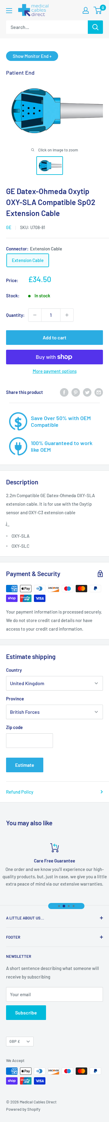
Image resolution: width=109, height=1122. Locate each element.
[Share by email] (98, 392)
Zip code (14, 727)
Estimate (24, 765)
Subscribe (26, 1012)
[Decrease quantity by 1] (34, 315)
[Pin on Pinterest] (75, 392)
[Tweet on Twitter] (87, 392)
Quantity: (15, 315)
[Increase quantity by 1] (67, 315)
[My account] (86, 10)
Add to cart (54, 337)
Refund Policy (19, 792)
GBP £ (14, 1041)
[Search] (95, 27)
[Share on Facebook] (64, 392)
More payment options (55, 371)
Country (14, 670)
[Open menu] (9, 10)
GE (8, 227)
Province (15, 698)
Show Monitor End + (32, 56)
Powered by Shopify (23, 1109)
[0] (98, 10)
